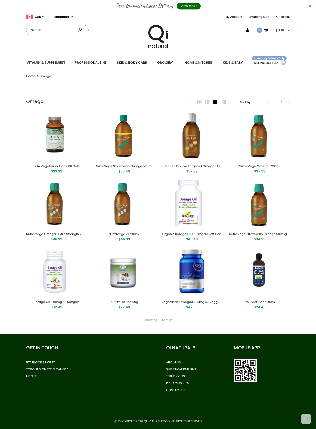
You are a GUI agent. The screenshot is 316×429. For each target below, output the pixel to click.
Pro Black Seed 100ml (259, 302)
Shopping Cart (258, 17)
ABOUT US (173, 362)
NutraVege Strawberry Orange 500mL (124, 166)
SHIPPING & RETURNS (181, 369)
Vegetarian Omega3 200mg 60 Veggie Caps (195, 302)
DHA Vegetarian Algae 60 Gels (56, 166)
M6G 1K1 (31, 376)
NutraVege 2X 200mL (124, 234)
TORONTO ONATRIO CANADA (47, 369)
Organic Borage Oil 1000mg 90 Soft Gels (192, 234)
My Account (234, 17)
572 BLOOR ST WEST (40, 362)
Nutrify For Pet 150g (124, 302)
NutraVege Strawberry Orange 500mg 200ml (263, 234)
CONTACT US (175, 390)
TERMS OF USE (176, 376)
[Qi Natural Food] (158, 48)
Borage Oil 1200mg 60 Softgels (56, 302)
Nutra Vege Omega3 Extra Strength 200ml (57, 234)
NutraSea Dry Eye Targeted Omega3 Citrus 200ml (198, 166)
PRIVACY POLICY (177, 383)
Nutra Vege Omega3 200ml (259, 166)
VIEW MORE (189, 6)
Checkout (283, 17)
